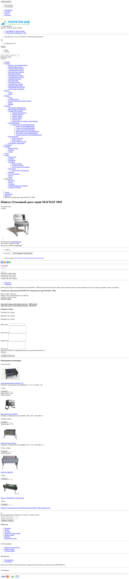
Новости (7, 537)
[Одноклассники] (4, 262)
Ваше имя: (4, 324)
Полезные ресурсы (11, 538)
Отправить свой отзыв (8, 356)
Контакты (8, 15)
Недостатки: (5, 341)
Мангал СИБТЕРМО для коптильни (12, 498)
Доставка (7, 11)
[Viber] (8, 262)
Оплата (7, 13)
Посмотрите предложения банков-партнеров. (29, 258)
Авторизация (9, 7)
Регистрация (9, 5)
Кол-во (7, 253)
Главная (7, 62)
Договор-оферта (10, 551)
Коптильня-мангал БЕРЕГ (9, 414)
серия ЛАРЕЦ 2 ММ (33, 508)
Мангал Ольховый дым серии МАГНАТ (14, 508)
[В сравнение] (12, 422)
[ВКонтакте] (1, 262)
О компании (8, 10)
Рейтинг (3, 352)
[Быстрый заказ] (8, 422)
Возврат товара (9, 535)
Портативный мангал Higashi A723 (12, 383)
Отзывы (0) (8, 284)
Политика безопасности (12, 547)
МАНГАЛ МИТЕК (7, 472)
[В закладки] (10, 422)
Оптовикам (8, 561)
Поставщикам (9, 560)
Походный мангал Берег (8, 443)
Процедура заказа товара (12, 533)
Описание (8, 282)
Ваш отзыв (4, 349)
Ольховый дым (45, 508)
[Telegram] (6, 262)
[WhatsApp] (10, 262)
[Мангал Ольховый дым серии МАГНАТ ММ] (19, 238)
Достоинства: (5, 333)
